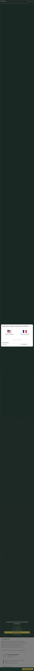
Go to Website (24, 344)
